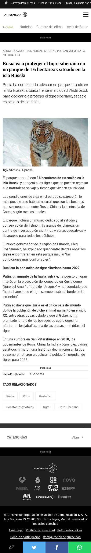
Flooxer (64, 497)
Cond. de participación (25, 537)
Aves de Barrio (77, 26)
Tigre (46, 407)
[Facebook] (57, 547)
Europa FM (68, 488)
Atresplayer (45, 497)
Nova (68, 480)
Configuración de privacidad (62, 537)
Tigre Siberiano (68, 407)
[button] (84, 14)
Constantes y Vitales (20, 407)
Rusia (10, 396)
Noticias (26, 26)
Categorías (17, 437)
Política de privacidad (40, 530)
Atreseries (37, 488)
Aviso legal (16, 530)
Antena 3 (22, 480)
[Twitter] (34, 547)
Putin (26, 396)
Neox (53, 480)
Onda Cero (53, 488)
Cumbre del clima (49, 26)
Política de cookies (69, 530)
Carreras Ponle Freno (23, 2)
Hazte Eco (45, 396)
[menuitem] (26, 26)
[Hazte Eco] (7, 26)
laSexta (37, 480)
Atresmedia (45, 468)
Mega (22, 488)
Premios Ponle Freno (50, 2)
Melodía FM (26, 497)
